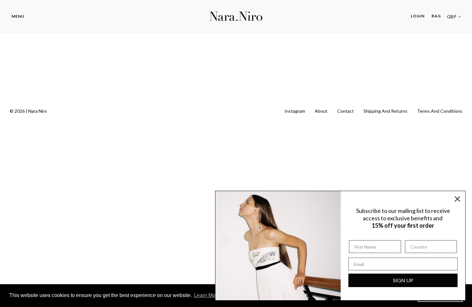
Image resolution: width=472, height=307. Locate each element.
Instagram (294, 111)
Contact (345, 111)
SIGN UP (403, 280)
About (321, 111)
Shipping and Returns (385, 111)
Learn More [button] (207, 295)
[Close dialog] (457, 199)
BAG (436, 15)
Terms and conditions (439, 111)
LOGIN (419, 15)
